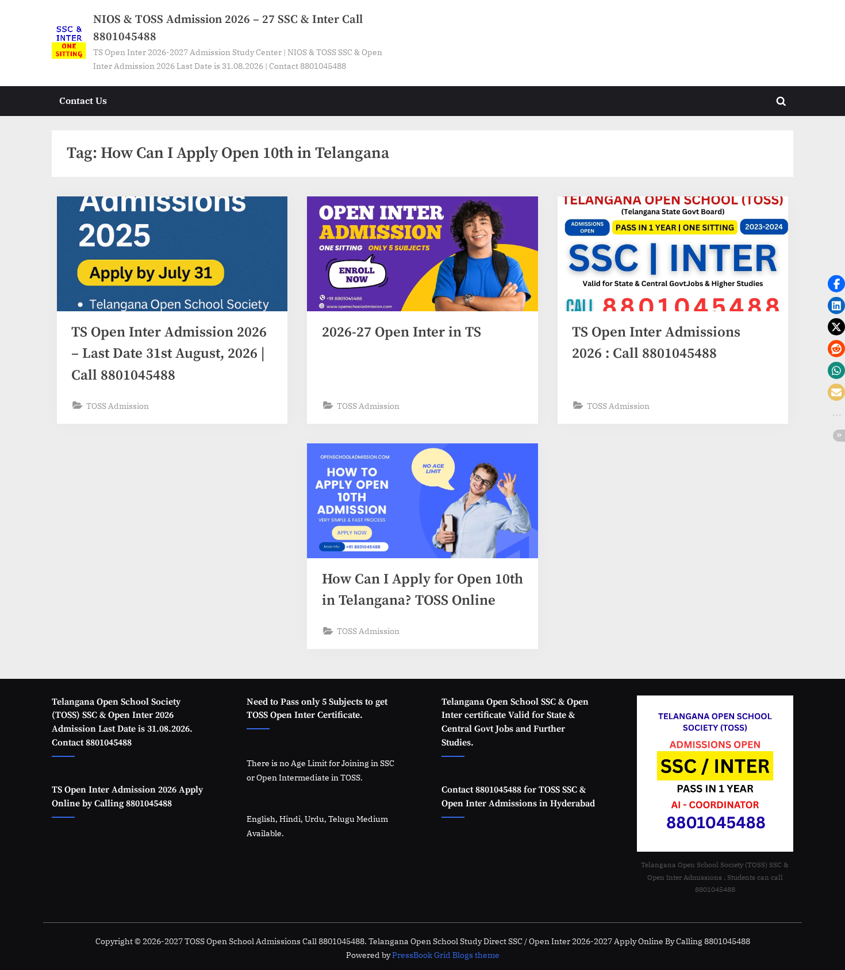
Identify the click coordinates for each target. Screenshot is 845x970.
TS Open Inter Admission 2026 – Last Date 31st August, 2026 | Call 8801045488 (169, 353)
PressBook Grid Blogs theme (446, 955)
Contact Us (83, 100)
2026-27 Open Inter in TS (401, 332)
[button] (836, 283)
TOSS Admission (117, 405)
